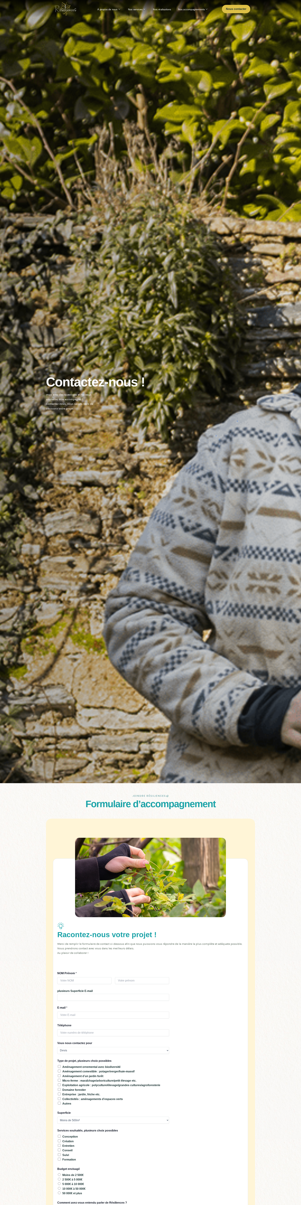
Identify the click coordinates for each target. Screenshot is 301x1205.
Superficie (64, 1112)
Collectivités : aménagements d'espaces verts (92, 1099)
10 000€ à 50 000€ (74, 1188)
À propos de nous (107, 9)
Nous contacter (236, 8)
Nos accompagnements (191, 9)
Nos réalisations (162, 9)
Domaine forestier (74, 1089)
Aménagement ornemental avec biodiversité (91, 1066)
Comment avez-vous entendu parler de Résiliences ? (92, 1202)
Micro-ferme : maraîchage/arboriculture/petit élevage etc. (99, 1080)
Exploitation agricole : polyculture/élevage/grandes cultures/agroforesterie (111, 1085)
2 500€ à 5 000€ (72, 1179)
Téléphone (64, 1025)
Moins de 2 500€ (73, 1175)
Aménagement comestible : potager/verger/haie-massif (98, 1071)
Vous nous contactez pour (74, 1043)
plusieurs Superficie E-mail (75, 990)
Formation (69, 1159)
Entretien (68, 1145)
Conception (70, 1136)
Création (68, 1141)
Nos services (135, 9)
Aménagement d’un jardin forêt (82, 1076)
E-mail (62, 1007)
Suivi (65, 1155)
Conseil (67, 1150)
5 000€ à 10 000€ (73, 1184)
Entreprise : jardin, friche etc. (81, 1094)
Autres (66, 1103)
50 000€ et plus (72, 1193)
